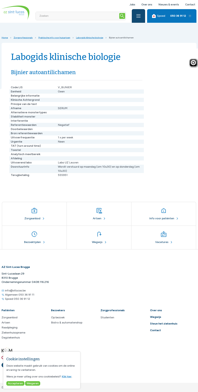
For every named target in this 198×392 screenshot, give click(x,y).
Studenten (107, 317)
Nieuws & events (168, 4)
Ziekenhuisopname (13, 332)
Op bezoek (58, 317)
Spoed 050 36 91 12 (17, 299)
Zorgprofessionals (23, 37)
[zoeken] (122, 16)
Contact (190, 4)
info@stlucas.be (15, 290)
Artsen (6, 322)
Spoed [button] (171, 15)
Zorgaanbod (9, 317)
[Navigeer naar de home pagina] (15, 13)
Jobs (132, 4)
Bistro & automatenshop (66, 322)
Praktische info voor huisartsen (54, 37)
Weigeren (33, 383)
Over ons (146, 4)
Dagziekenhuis (11, 337)
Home (5, 37)
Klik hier (67, 376)
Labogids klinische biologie (89, 37)
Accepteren (15, 383)
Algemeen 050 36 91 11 (19, 294)
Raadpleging (9, 327)
